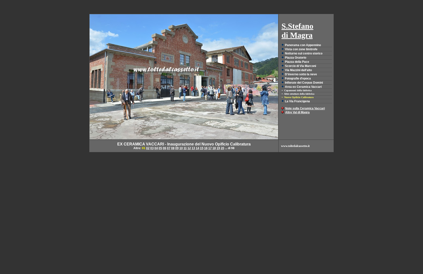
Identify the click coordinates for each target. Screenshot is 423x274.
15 (201, 148)
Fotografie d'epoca (298, 78)
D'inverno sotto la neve (301, 74)
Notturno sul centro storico (303, 53)
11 (185, 148)
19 (218, 148)
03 (152, 148)
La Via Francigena (297, 101)
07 (168, 148)
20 (222, 148)
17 (210, 148)
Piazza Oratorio (295, 57)
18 (214, 148)
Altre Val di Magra (297, 112)
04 (156, 148)
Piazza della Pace (297, 62)
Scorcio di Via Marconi (300, 66)
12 (189, 148)
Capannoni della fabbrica (298, 90)
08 (173, 148)
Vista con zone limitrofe (301, 49)
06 (164, 148)
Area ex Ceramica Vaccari (303, 87)
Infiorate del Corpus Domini (304, 82)
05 (160, 148)
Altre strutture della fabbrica (299, 93)
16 (206, 148)
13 (193, 148)
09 (177, 148)
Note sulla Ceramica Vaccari (305, 108)
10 (181, 148)
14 (197, 148)
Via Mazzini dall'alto (298, 70)
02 (148, 148)
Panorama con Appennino (303, 45)
